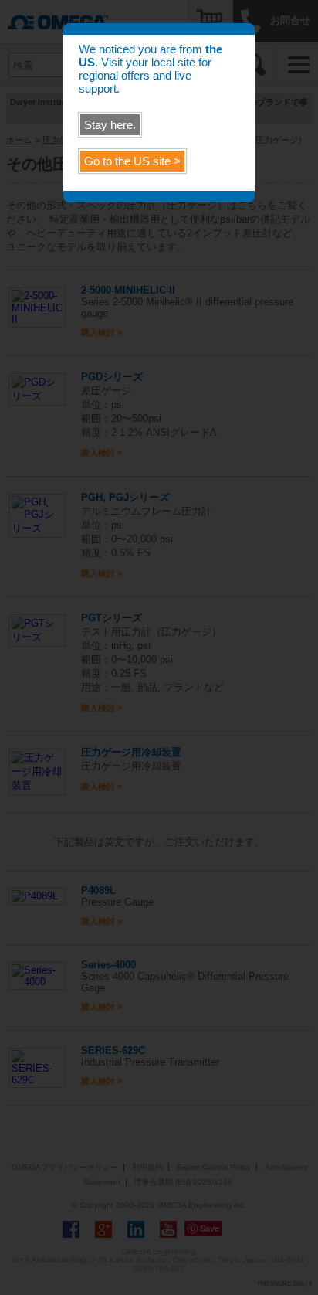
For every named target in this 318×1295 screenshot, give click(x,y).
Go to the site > (132, 161)
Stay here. (110, 124)
